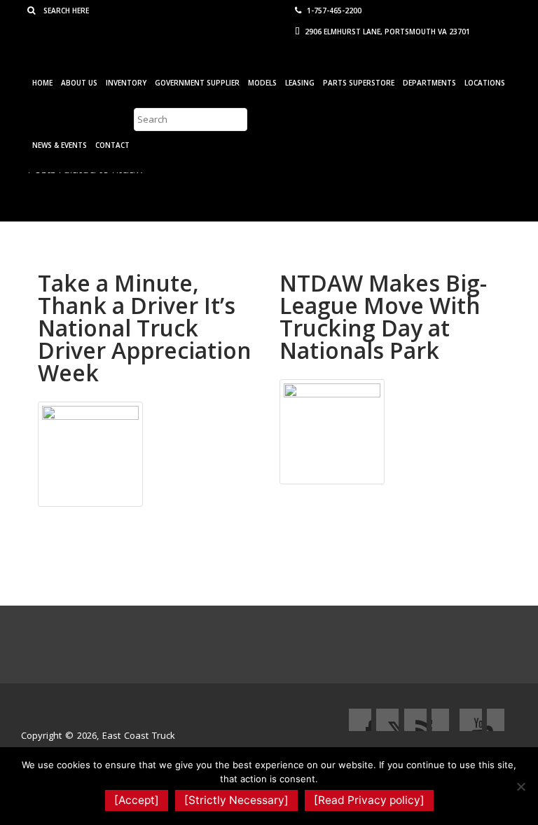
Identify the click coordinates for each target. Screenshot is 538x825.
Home (42, 83)
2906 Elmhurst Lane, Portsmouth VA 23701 (386, 31)
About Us (79, 83)
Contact (112, 145)
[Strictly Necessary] (236, 800)
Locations (484, 83)
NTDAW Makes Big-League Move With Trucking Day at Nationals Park (383, 316)
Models (262, 83)
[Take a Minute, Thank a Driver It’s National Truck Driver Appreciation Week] (90, 453)
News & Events (59, 145)
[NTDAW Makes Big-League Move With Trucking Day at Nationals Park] (332, 430)
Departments (429, 83)
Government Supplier (197, 83)
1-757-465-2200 (333, 10)
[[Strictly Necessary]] (520, 786)
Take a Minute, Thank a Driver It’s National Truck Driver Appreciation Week (144, 328)
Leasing (300, 83)
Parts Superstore (358, 83)
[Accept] (136, 800)
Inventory (126, 83)
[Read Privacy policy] (369, 800)
